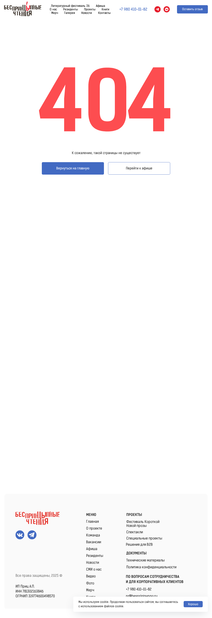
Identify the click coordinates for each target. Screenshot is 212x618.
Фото (90, 583)
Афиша (100, 6)
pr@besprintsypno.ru (142, 596)
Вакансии (93, 542)
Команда (93, 535)
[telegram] (157, 9)
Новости (86, 13)
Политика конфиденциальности (151, 567)
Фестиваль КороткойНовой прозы (142, 524)
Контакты (104, 13)
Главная (92, 521)
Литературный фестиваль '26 (70, 6)
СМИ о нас (94, 569)
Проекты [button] (89, 9)
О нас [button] (53, 9)
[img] (38, 518)
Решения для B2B (139, 544)
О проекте (94, 528)
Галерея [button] (69, 13)
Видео (91, 576)
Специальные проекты (144, 538)
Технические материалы (145, 560)
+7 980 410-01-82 (139, 589)
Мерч (54, 13)
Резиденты (70, 9)
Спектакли (134, 532)
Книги (105, 9)
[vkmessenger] (167, 9)
